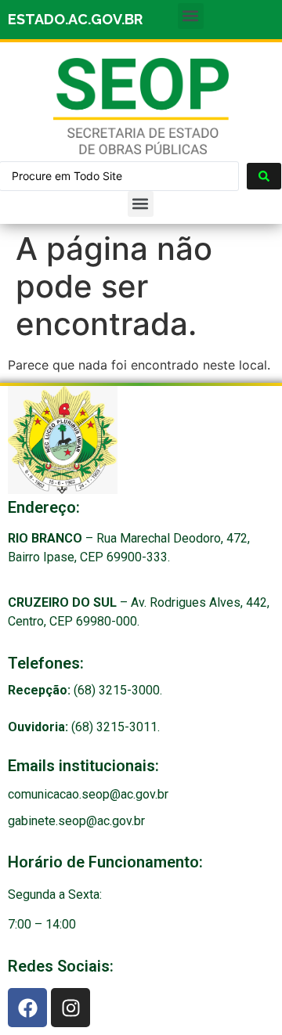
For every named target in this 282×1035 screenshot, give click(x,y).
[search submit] (264, 176)
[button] (191, 16)
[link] (141, 106)
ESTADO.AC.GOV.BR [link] (75, 19)
